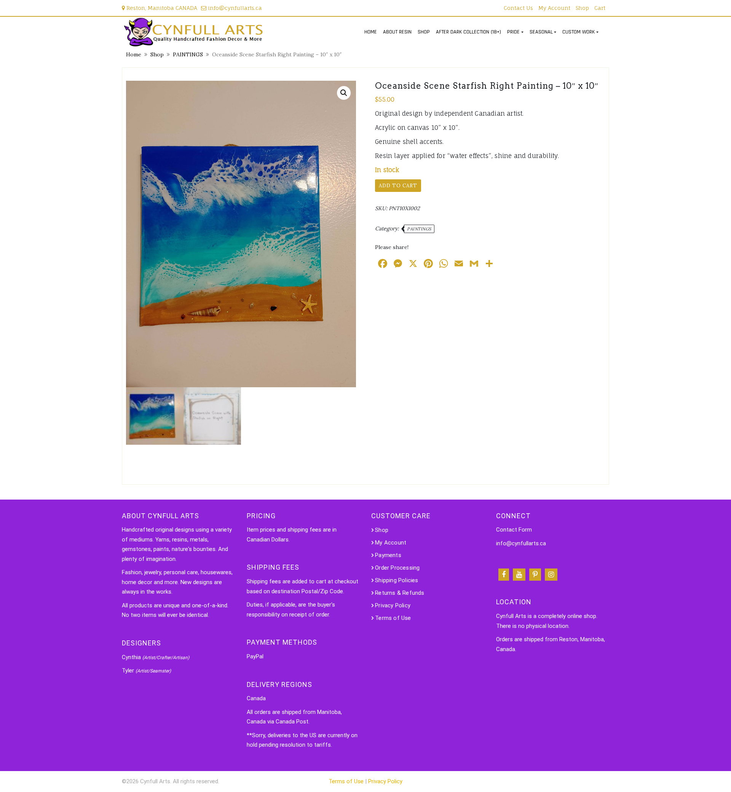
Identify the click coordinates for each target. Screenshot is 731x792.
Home (133, 54)
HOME (370, 32)
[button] (344, 93)
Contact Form (514, 529)
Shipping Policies (396, 580)
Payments (388, 555)
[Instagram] (551, 574)
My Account (554, 8)
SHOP (424, 32)
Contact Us (518, 8)
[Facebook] (503, 574)
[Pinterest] (535, 574)
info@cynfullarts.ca (234, 8)
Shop (582, 8)
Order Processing (397, 567)
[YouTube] (519, 574)
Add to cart (398, 185)
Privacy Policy (392, 605)
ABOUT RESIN (397, 32)
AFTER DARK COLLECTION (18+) (468, 32)
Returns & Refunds (399, 592)
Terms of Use (393, 618)
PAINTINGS (188, 54)
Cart (599, 8)
